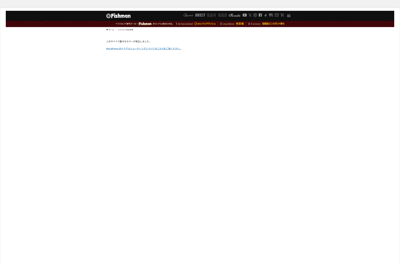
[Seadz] (235, 15)
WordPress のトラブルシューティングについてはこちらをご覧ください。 (144, 48)
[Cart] (282, 15)
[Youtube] (245, 15)
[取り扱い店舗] (271, 15)
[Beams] (188, 15)
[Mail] (276, 15)
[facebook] (260, 15)
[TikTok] (265, 15)
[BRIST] (200, 15)
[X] (250, 15)
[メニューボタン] (289, 16)
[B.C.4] (217, 15)
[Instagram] (255, 15)
